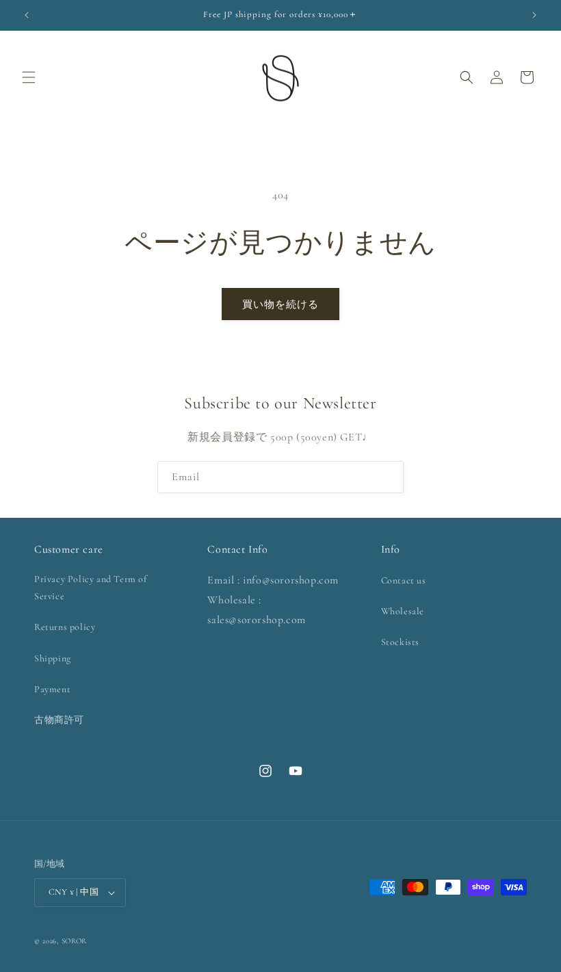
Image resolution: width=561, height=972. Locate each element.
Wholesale (402, 611)
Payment (52, 689)
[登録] (388, 477)
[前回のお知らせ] (27, 15)
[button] (29, 77)
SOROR (75, 940)
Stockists (400, 642)
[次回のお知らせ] (534, 15)
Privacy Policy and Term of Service (90, 587)
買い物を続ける (280, 304)
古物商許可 (59, 720)
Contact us (403, 580)
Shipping (52, 658)
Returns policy (64, 627)
